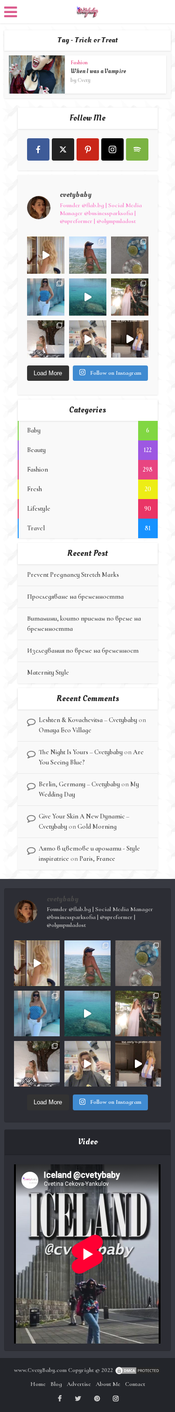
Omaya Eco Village (65, 730)
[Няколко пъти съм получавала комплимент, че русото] (87, 339)
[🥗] (129, 297)
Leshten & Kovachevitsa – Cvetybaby (88, 720)
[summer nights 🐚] (129, 255)
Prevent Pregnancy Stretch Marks (73, 575)
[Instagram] (112, 149)
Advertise (79, 1384)
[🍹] (45, 297)
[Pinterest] (88, 149)
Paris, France (97, 859)
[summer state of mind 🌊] (87, 255)
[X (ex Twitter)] (63, 149)
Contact (135, 1384)
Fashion (79, 62)
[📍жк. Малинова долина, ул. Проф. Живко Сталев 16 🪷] (129, 339)
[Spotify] (137, 149)
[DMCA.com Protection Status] (137, 1370)
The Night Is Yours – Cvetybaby (81, 752)
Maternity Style (48, 672)
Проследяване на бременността (75, 597)
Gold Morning (97, 827)
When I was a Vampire (98, 71)
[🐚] (45, 339)
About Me (108, 1384)
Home (38, 1384)
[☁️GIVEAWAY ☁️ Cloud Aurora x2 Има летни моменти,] (45, 255)
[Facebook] (38, 149)
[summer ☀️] (87, 297)
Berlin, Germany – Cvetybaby (79, 784)
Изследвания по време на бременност (83, 651)
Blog (56, 1384)
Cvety (84, 80)
